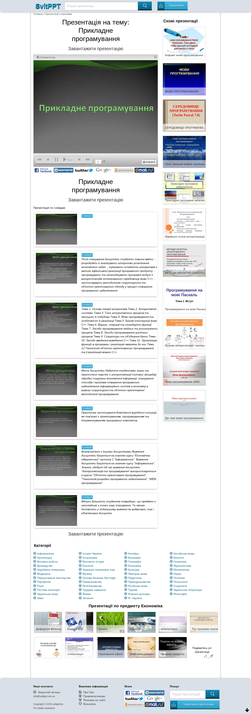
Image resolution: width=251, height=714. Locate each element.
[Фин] (48, 647)
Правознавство (92, 581)
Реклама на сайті (94, 700)
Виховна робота (47, 561)
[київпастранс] (173, 622)
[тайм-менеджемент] (142, 647)
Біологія (179, 557)
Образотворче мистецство (54, 577)
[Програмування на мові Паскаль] (184, 296)
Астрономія (90, 557)
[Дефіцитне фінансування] (48, 622)
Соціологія (180, 585)
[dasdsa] (110, 622)
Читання (88, 598)
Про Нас (88, 692)
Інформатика (45, 553)
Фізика (87, 594)
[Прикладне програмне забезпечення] (184, 187)
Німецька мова (137, 573)
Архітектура (44, 557)
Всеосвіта (89, 704)
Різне (40, 585)
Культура (133, 569)
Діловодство (45, 565)
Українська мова (47, 594)
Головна (38, 14)
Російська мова (137, 585)
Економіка (134, 565)
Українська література (188, 589)
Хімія (40, 598)
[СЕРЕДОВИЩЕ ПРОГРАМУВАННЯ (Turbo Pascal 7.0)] (184, 115)
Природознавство (139, 581)
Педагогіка (135, 577)
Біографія (134, 557)
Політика (179, 577)
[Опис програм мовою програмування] (184, 151)
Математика (181, 569)
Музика (87, 573)
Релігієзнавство (92, 585)
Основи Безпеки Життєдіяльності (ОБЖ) (101, 577)
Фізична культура (139, 594)
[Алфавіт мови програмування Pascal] (184, 42)
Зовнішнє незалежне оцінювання (101, 569)
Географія (134, 561)
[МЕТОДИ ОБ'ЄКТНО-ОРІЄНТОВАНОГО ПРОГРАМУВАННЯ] (184, 260)
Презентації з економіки (58, 14)
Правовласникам (94, 696)
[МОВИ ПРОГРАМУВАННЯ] (184, 79)
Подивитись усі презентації (202, 649)
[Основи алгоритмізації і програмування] (184, 333)
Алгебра (133, 553)
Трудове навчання (94, 589)
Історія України (92, 553)
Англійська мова (184, 553)
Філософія (180, 594)
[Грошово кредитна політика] (173, 647)
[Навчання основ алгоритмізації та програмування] (184, 224)
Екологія (88, 565)
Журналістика (182, 565)
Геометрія (180, 561)
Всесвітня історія (93, 561)
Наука (177, 573)
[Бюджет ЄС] (79, 622)
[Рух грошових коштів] (204, 622)
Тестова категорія (48, 589)
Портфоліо (44, 581)
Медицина (43, 573)
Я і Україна (135, 598)
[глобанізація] (79, 647)
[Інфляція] (142, 622)
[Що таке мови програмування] (184, 405)
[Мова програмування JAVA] (184, 369)
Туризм (132, 589)
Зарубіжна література (51, 569)
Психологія (181, 581)
